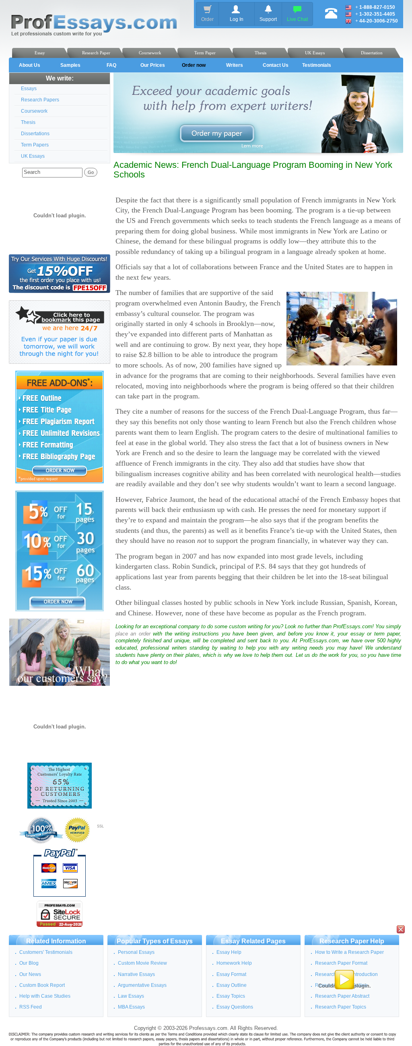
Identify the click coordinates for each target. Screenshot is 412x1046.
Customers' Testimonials (45, 952)
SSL (100, 826)
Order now (194, 65)
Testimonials (316, 65)
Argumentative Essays (142, 985)
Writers (234, 65)
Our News (30, 974)
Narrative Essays (136, 974)
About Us (29, 65)
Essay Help (228, 952)
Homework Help (234, 963)
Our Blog (29, 963)
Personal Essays (136, 952)
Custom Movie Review (142, 963)
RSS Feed (30, 1007)
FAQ (111, 65)
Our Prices (152, 65)
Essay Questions (234, 1007)
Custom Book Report (42, 985)
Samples (70, 65)
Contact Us (275, 65)
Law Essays (131, 996)
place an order (132, 634)
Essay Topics (230, 996)
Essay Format (231, 974)
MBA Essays (131, 1007)
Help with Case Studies (44, 996)
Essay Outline (231, 985)
